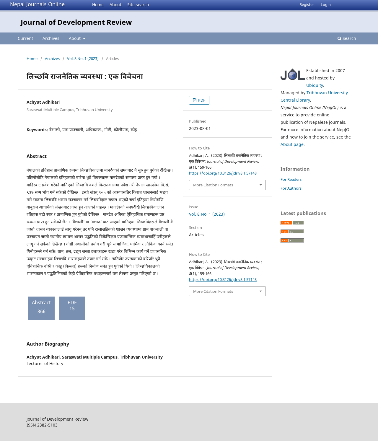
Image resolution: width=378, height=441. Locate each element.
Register (306, 4)
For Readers (291, 179)
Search (348, 38)
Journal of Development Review (76, 22)
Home (98, 4)
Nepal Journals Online (37, 4)
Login (326, 4)
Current (25, 38)
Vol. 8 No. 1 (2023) (83, 58)
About (115, 4)
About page (292, 144)
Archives (51, 38)
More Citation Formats (213, 185)
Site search (138, 4)
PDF (201, 100)
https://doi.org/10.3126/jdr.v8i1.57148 (223, 173)
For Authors (291, 188)
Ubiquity (314, 85)
